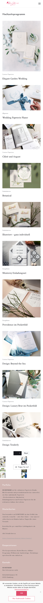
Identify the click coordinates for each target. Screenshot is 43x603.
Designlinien (6, 269)
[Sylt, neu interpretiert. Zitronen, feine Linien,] (2, 464)
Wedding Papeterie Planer (15, 117)
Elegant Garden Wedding (14, 78)
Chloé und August (11, 156)
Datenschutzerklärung (21, 589)
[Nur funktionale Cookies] (41, 592)
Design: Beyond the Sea (14, 363)
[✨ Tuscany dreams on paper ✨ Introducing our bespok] (2, 475)
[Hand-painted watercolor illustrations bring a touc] (2, 469)
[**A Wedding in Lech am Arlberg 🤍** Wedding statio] (2, 459)
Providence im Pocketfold (15, 324)
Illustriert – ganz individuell (16, 234)
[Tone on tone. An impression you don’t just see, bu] (24, 459)
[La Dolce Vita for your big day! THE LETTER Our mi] (24, 475)
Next (26, 453)
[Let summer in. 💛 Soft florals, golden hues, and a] (24, 469)
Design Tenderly (10, 444)
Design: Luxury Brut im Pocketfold (19, 405)
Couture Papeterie (8, 74)
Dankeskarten (6, 191)
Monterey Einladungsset (14, 273)
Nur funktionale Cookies (21, 598)
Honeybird (12, 3)
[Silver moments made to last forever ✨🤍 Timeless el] (24, 464)
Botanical (6, 195)
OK (21, 593)
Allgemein (5, 113)
